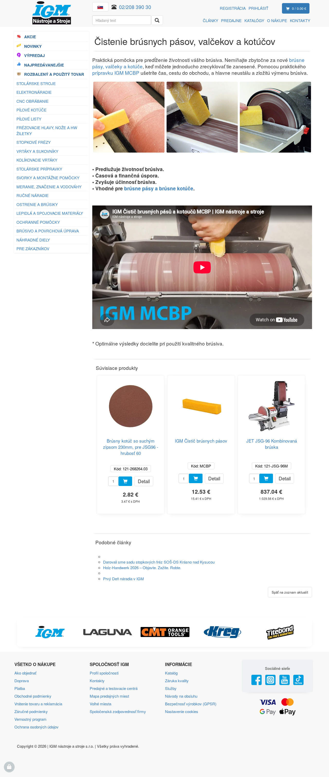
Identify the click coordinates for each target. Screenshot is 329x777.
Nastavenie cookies (181, 711)
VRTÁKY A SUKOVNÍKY (37, 151)
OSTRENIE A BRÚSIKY (37, 204)
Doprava (21, 680)
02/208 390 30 (135, 6)
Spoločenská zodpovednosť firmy (118, 711)
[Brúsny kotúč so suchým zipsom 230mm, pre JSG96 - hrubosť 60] (130, 404)
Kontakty (97, 680)
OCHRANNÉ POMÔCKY (38, 222)
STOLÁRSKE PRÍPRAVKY (39, 169)
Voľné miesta (100, 703)
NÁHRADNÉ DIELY (33, 239)
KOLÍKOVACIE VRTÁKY (36, 160)
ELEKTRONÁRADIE (34, 92)
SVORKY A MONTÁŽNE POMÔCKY (47, 177)
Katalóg (171, 673)
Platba (19, 688)
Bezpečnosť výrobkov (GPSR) (190, 703)
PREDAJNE (231, 20)
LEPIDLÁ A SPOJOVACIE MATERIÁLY (49, 213)
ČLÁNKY (210, 20)
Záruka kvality (177, 680)
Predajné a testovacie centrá (114, 688)
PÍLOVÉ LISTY (28, 118)
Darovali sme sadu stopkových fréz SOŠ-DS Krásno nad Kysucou (159, 562)
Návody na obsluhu (181, 696)
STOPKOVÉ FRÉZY (33, 142)
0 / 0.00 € (299, 8)
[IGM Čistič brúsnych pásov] (201, 404)
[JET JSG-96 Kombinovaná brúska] (271, 404)
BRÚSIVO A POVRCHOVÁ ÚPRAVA (47, 230)
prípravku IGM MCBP (115, 72)
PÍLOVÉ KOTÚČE (31, 110)
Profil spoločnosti (104, 673)
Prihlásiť (258, 8)
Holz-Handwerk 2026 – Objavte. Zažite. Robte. (142, 567)
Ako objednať (25, 673)
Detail (144, 481)
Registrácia (233, 8)
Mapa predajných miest (109, 696)
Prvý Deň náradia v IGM (123, 578)
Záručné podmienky (31, 711)
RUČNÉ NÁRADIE (32, 195)
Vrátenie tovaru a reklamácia (38, 703)
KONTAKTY (300, 20)
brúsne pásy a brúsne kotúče (158, 188)
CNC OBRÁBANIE (32, 101)
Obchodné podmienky (32, 696)
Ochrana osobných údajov (36, 726)
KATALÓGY (254, 20)
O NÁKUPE (277, 20)
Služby (171, 688)
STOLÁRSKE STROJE (36, 83)
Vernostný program (30, 719)
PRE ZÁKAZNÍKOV (32, 248)
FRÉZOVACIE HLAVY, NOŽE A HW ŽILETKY (46, 130)
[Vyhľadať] (157, 20)
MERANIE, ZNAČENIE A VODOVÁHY (48, 186)
